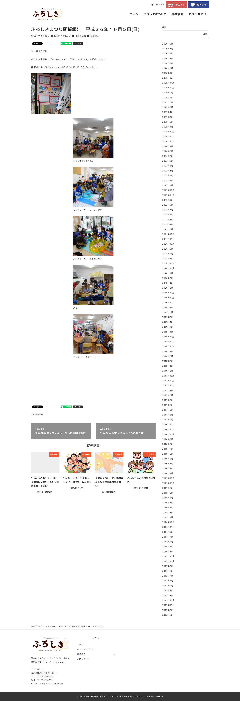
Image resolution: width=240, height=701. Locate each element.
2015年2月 (167, 512)
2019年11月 (168, 297)
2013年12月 (168, 556)
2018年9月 (167, 351)
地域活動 (38, 414)
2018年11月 (168, 341)
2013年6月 (167, 580)
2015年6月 (167, 493)
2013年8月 (167, 571)
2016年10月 (168, 434)
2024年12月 (168, 131)
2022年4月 (167, 224)
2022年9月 (167, 200)
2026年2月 (167, 68)
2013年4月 (167, 590)
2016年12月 (168, 424)
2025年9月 (167, 92)
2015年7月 (167, 488)
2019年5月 (167, 317)
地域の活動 (81, 36)
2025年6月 (167, 102)
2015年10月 (168, 483)
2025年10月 (168, 87)
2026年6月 (167, 53)
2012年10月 (168, 605)
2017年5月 (167, 410)
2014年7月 (167, 536)
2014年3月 (167, 546)
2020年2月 (167, 287)
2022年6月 (167, 214)
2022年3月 (167, 229)
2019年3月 (167, 322)
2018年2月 (167, 371)
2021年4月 (167, 258)
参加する (179, 4)
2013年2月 (167, 595)
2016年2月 (167, 468)
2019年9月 (167, 307)
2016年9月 (167, 439)
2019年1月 (167, 331)
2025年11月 (168, 82)
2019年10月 (168, 302)
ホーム (80, 644)
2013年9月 (167, 566)
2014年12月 (168, 522)
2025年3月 (167, 117)
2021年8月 (167, 253)
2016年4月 (167, 463)
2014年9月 (167, 532)
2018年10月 (168, 346)
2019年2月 (167, 327)
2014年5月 (167, 541)
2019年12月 (168, 292)
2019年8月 (167, 312)
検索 (164, 27)
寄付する (200, 4)
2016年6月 (167, 454)
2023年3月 (167, 175)
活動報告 (95, 36)
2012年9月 (167, 610)
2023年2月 (167, 180)
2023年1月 (167, 185)
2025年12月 (168, 78)
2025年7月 (167, 97)
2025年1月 (167, 126)
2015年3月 (167, 507)
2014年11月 (168, 527)
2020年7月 (167, 278)
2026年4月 (167, 58)
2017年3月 (167, 414)
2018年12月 (168, 336)
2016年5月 (167, 458)
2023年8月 (167, 161)
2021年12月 (168, 234)
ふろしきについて (85, 649)
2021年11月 (168, 239)
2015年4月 (167, 502)
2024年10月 (168, 141)
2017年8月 (167, 395)
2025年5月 (167, 107)
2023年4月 (167, 170)
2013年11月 (168, 561)
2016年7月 (167, 449)
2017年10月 (168, 385)
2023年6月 (167, 166)
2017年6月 (167, 405)
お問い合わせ (83, 659)
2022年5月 (167, 219)
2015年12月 (168, 478)
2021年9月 (167, 248)
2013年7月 (167, 575)
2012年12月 (168, 600)
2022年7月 (167, 209)
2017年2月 (167, 419)
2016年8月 (167, 444)
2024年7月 (167, 156)
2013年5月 (167, 585)
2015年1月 (167, 517)
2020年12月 (168, 263)
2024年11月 (168, 136)
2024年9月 (167, 146)
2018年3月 (167, 366)
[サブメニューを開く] (115, 654)
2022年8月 (167, 205)
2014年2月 (167, 551)
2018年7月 (167, 356)
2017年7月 (167, 400)
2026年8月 (167, 43)
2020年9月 (167, 273)
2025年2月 (167, 122)
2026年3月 (167, 63)
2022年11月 (168, 195)
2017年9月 (167, 390)
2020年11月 (168, 268)
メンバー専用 (159, 4)
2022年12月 (168, 190)
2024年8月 (167, 151)
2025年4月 (167, 112)
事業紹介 (81, 654)
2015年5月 (167, 497)
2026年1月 (167, 73)
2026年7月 (167, 48)
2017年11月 (168, 380)
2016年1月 (167, 473)
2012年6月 (167, 615)
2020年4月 (167, 283)
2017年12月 (168, 375)
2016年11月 (168, 429)
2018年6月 (167, 361)
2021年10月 (168, 244)
